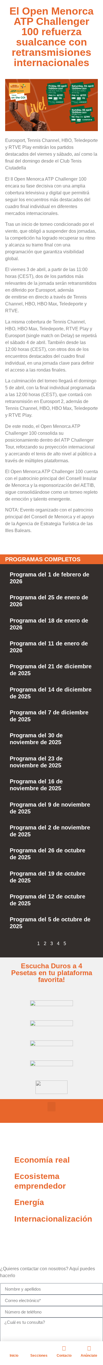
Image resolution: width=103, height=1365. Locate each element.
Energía (29, 1202)
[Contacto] (64, 1348)
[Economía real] (7, 1160)
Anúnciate (89, 1356)
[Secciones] (39, 1348)
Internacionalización (53, 1218)
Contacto (64, 1356)
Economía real (42, 1159)
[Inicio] (14, 1348)
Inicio (14, 1356)
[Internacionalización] (7, 1219)
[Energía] (7, 1202)
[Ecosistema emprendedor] (7, 1176)
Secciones (38, 1356)
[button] (51, 1106)
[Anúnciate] (89, 1348)
